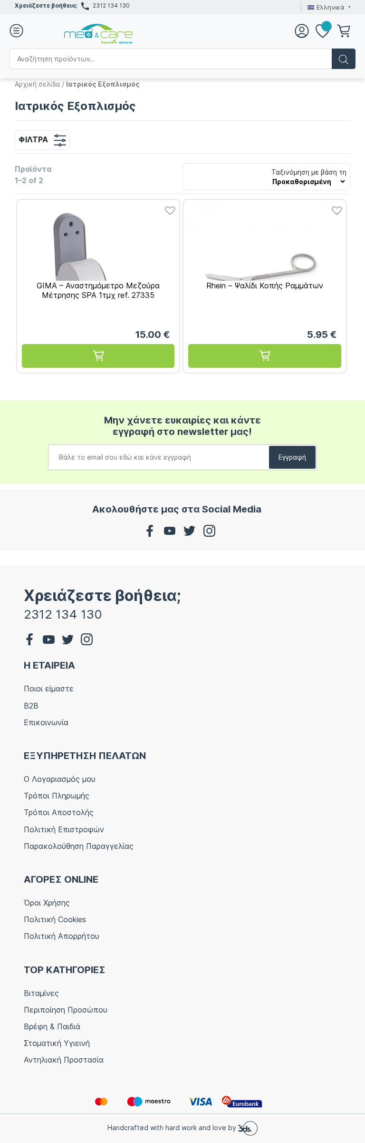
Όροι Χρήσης (47, 902)
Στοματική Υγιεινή (57, 1043)
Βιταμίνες (41, 993)
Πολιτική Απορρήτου (61, 936)
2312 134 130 (111, 5)
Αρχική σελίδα (37, 84)
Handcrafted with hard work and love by (172, 1128)
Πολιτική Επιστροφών (64, 829)
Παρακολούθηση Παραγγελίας (79, 846)
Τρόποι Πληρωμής (56, 795)
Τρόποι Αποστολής (59, 812)
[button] (167, 208)
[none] (327, 7)
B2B (31, 705)
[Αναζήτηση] (343, 59)
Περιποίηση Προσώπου (65, 1010)
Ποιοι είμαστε (49, 688)
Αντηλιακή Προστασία (64, 1059)
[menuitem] (327, 7)
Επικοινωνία (46, 722)
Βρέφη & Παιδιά (52, 1026)
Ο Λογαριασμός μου (60, 779)
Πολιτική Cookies (55, 919)
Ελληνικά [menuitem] (331, 7)
